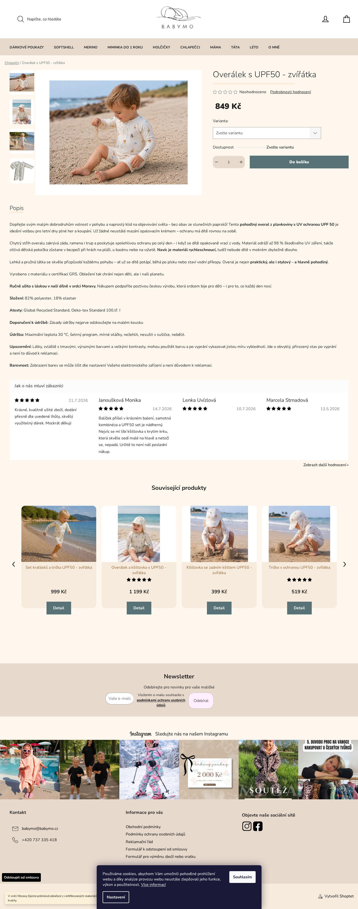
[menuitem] (27, 47)
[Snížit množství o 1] (216, 162)
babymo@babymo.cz (40, 828)
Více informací (153, 884)
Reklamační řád (139, 842)
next (345, 564)
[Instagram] (247, 826)
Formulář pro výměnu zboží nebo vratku (161, 856)
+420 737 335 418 (39, 840)
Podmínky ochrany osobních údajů (155, 834)
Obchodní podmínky (143, 827)
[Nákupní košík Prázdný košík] (348, 19)
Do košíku (299, 162)
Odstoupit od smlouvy (21, 877)
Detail (58, 608)
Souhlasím (242, 877)
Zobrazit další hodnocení (324, 465)
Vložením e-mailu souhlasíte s (161, 700)
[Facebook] (258, 826)
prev (13, 564)
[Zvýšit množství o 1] (241, 162)
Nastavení (116, 897)
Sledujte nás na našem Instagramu (191, 734)
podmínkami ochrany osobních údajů (161, 702)
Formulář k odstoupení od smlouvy (156, 849)
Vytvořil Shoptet (339, 896)
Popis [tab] (17, 208)
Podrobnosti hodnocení (290, 92)
